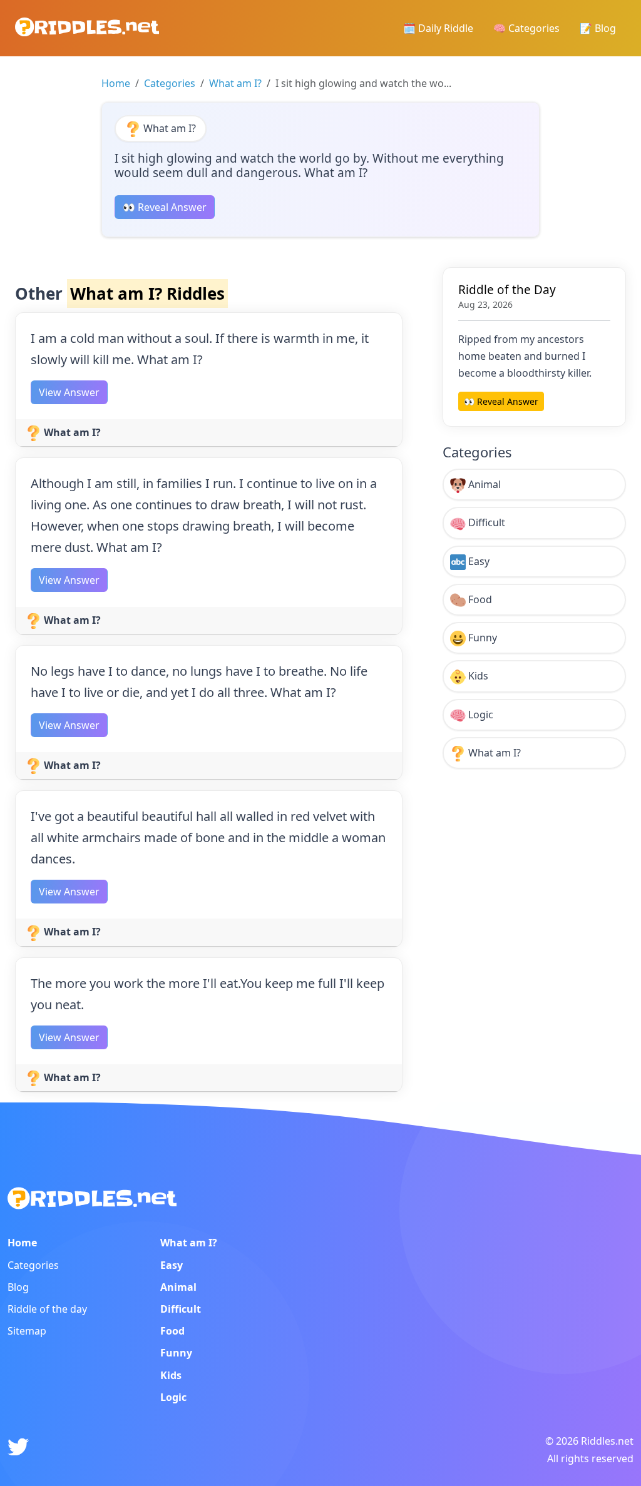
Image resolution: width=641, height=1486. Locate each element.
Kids (477, 676)
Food (479, 599)
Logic (479, 714)
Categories (169, 83)
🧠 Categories (526, 28)
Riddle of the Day (507, 290)
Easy (478, 561)
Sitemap (27, 1331)
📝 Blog (598, 28)
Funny (481, 637)
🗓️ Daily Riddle (438, 28)
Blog (18, 1287)
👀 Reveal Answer (165, 207)
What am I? (235, 83)
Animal (483, 484)
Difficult (485, 522)
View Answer (69, 392)
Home (115, 83)
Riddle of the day (47, 1309)
